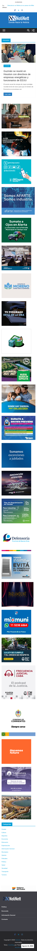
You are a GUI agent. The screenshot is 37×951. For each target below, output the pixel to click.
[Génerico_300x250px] (16, 105)
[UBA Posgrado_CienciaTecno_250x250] (14, 302)
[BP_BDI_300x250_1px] (16, 330)
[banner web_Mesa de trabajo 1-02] (18, 703)
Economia (7, 65)
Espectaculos (6, 845)
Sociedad (4, 868)
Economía (5, 911)
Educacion (5, 842)
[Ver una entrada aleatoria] (33, 30)
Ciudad (4, 829)
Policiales (4, 858)
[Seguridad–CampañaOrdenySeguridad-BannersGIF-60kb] (16, 639)
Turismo (4, 875)
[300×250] (16, 132)
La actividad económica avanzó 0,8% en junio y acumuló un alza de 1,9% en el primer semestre (20, 6)
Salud (3, 865)
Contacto (5, 919)
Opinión (4, 855)
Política (4, 862)
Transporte (5, 871)
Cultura (4, 832)
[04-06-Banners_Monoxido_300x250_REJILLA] (16, 555)
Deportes (4, 836)
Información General (8, 849)
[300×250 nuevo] (16, 444)
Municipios (5, 852)
